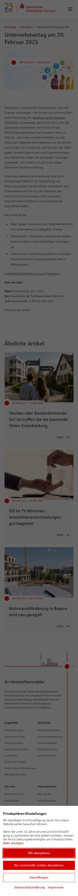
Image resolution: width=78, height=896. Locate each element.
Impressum (56, 887)
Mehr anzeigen (13, 843)
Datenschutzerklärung (29, 887)
